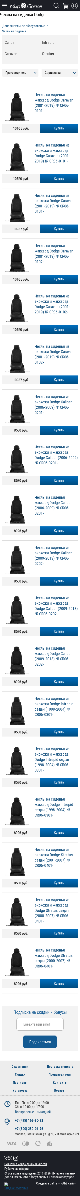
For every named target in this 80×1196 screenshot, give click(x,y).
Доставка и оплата (60, 1066)
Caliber (10, 42)
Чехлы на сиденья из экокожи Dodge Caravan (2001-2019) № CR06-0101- (54, 203)
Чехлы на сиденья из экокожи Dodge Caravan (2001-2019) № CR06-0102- (54, 354)
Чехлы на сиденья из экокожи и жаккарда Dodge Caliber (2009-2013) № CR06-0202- (56, 606)
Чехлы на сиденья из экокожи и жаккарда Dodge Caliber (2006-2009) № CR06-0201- (56, 455)
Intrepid (48, 42)
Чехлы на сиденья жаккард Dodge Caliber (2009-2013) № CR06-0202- (53, 656)
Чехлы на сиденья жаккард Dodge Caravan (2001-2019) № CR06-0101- (54, 102)
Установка (20, 1090)
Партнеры (20, 1082)
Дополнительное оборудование (23, 26)
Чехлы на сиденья (14, 31)
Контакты (60, 1082)
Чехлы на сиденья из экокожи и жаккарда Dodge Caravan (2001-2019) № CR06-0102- (52, 304)
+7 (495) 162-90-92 (29, 1120)
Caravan (11, 53)
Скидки (20, 1074)
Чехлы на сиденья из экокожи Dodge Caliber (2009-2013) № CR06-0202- (53, 555)
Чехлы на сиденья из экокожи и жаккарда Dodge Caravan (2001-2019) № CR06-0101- (52, 153)
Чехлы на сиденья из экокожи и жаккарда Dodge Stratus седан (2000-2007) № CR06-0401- (52, 910)
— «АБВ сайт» (56, 1183)
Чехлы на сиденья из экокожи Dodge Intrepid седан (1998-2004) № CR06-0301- (54, 706)
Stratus (48, 53)
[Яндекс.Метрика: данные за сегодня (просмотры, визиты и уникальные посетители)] (16, 1186)
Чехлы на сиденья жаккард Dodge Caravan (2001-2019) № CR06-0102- (54, 253)
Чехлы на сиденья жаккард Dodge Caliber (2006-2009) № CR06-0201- (53, 505)
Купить (59, 128)
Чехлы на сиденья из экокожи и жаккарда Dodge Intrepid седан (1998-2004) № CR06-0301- (52, 759)
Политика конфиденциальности (25, 1164)
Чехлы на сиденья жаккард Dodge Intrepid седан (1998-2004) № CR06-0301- (54, 807)
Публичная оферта (16, 1169)
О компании (20, 1066)
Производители (60, 1074)
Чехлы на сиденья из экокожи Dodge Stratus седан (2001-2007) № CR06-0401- (54, 857)
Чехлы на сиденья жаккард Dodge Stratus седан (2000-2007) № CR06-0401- (54, 958)
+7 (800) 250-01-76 (29, 1129)
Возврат (60, 1090)
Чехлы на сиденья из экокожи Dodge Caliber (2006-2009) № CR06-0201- (53, 404)
